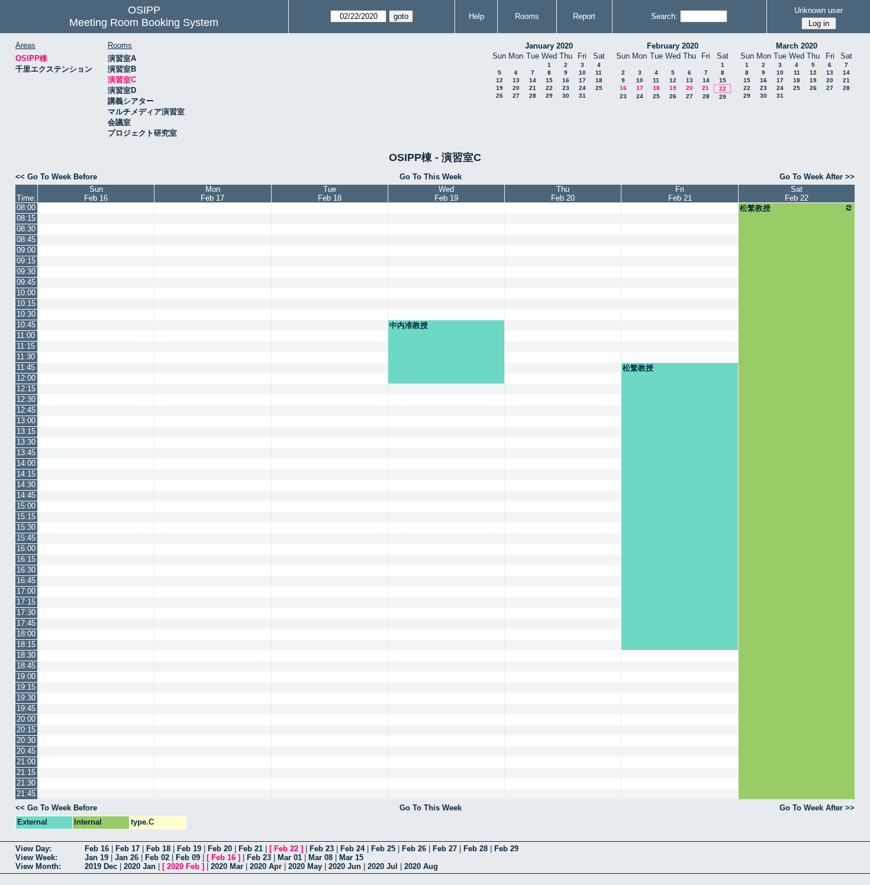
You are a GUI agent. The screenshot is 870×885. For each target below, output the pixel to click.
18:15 (26, 644)
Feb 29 (506, 848)
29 (549, 95)
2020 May (305, 866)
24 (582, 88)
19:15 (26, 687)
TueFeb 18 (329, 193)
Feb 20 (220, 848)
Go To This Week (430, 176)
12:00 (26, 378)
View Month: (38, 866)
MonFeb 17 (212, 193)
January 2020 (549, 45)
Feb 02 (157, 857)
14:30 (26, 484)
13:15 (26, 431)
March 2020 (796, 45)
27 (516, 95)
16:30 (26, 569)
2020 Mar (227, 866)
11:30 (26, 356)
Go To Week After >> (817, 176)
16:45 (26, 580)
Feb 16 (97, 848)
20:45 (26, 750)
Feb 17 (127, 848)
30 (565, 95)
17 (582, 80)
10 (582, 72)
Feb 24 (352, 848)
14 (532, 80)
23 (565, 88)
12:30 (26, 399)
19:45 (26, 708)
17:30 (26, 612)
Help (476, 16)
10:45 (26, 324)
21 (532, 88)
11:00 (26, 335)
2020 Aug (421, 866)
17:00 (26, 591)
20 (516, 88)
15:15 (26, 516)
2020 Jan (140, 866)
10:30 (26, 314)
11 (598, 72)
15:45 (26, 537)
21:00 (26, 761)
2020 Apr (266, 866)
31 (582, 95)
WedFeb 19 (446, 193)
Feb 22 (286, 848)
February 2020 (672, 45)
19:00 (26, 676)
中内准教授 (408, 325)
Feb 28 (475, 848)
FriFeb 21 (680, 193)
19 (499, 88)
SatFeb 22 (796, 193)
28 (532, 95)
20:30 (26, 740)
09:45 (26, 282)
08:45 (26, 239)
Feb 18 (158, 848)
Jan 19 (96, 857)
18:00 (26, 633)
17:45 (26, 623)
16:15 (26, 559)
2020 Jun (344, 866)
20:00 (26, 719)
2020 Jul (383, 866)
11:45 (26, 367)
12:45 (26, 410)
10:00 (26, 292)
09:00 (26, 250)
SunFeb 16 (96, 193)
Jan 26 (126, 857)
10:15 (26, 303)
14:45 (26, 495)
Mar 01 (290, 857)
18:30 (26, 655)
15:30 (26, 527)
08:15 (26, 218)
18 (598, 80)
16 (565, 80)
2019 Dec (101, 866)
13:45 (26, 452)
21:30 (26, 782)
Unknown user (818, 10)
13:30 (26, 441)
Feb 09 (188, 857)
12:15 (26, 388)
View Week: (36, 857)
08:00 (26, 207)
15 (549, 80)
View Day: (33, 848)
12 (499, 80)
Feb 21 (251, 848)
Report (584, 16)
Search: (664, 16)
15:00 (26, 505)
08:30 (26, 228)
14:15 (26, 473)
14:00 (26, 463)
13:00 (26, 420)
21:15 (26, 772)
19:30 (26, 697)
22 (549, 88)
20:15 (26, 729)
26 (499, 95)
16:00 (26, 548)
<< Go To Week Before (56, 176)
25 (598, 88)
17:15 (26, 601)
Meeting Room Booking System (143, 22)
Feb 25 (383, 848)
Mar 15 (351, 857)
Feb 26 (414, 848)
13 (516, 80)
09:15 (26, 260)
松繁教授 (755, 208)
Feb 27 (445, 848)
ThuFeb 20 (563, 193)
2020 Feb (183, 866)
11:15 (26, 346)
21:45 (26, 793)
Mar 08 (320, 857)
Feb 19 (189, 848)
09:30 (26, 271)
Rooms (527, 16)
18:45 (26, 665)
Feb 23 (322, 848)
